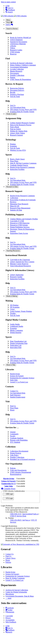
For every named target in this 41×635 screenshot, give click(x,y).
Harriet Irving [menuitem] (15, 374)
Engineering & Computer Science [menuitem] (22, 378)
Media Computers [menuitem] (16, 330)
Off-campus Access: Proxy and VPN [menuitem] (23, 110)
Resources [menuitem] (13, 251)
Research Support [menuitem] (16, 135)
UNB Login (9, 494)
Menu (8, 20)
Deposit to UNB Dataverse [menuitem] (19, 223)
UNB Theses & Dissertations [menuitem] (20, 79)
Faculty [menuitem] (12, 436)
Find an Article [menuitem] (15, 129)
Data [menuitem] (12, 187)
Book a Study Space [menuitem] (17, 159)
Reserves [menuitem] (13, 54)
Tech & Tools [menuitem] (15, 96)
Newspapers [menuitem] (14, 73)
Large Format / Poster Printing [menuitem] (21, 311)
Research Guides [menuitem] (16, 50)
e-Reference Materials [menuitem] (18, 44)
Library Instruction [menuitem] (16, 275)
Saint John (8, 486)
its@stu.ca (26, 520)
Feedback (11, 10)
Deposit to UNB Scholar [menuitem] (19, 225)
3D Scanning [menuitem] (14, 307)
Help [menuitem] (10, 365)
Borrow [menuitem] (12, 29)
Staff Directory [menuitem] (15, 395)
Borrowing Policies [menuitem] (17, 88)
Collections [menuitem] (14, 198)
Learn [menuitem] (11, 114)
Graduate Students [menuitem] (16, 438)
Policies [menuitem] (13, 468)
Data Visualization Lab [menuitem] (18, 341)
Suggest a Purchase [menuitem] (17, 94)
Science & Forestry (8, 481)
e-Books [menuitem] (13, 46)
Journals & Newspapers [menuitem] (18, 42)
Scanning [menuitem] (13, 146)
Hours (8, 22)
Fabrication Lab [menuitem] (15, 345)
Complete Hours (9, 489)
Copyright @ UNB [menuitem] (17, 221)
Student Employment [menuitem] (17, 397)
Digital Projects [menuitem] (15, 453)
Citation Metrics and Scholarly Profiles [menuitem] (24, 219)
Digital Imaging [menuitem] (15, 332)
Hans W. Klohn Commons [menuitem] (15, 578)
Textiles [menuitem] (13, 313)
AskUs (8, 25)
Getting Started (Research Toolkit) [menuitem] (22, 123)
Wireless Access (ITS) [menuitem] (18, 150)
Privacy (8, 618)
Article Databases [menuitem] (16, 40)
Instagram (10, 612)
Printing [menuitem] (13, 144)
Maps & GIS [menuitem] (14, 206)
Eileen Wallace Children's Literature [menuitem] (23, 65)
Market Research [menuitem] (16, 71)
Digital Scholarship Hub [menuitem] (18, 343)
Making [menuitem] (11, 296)
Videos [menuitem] (12, 48)
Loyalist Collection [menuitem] (17, 69)
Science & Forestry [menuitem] (17, 376)
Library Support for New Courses (22, 262)
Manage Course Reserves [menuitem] (19, 264)
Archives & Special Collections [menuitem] (21, 63)
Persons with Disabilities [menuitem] (19, 440)
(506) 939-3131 (15, 514)
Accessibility (10, 620)
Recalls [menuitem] (12, 92)
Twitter (9, 610)
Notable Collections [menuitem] (17, 75)
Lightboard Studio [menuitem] (16, 326)
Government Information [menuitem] (19, 67)
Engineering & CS (8, 484)
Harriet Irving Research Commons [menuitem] (22, 167)
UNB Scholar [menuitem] (15, 52)
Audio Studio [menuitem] (15, 324)
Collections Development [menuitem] (19, 451)
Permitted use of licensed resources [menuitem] (22, 459)
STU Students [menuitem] (15, 442)
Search (10, 12)
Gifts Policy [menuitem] (14, 455)
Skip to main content (8, 2)
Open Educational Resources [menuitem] (20, 266)
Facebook (10, 608)
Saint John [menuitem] (14, 380)
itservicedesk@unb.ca (30, 514)
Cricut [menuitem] (12, 309)
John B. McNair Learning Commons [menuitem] (23, 163)
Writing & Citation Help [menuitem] (18, 131)
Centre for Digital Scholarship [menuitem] (16, 592)
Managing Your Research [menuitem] (19, 204)
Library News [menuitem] (10, 558)
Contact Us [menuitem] (14, 391)
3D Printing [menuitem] (14, 305)
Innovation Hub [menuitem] (15, 347)
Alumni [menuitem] (12, 432)
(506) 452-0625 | (16, 520)
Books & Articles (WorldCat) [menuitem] (20, 38)
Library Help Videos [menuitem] (17, 133)
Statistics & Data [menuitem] (16, 210)
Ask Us (10, 8)
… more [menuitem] (8, 598)
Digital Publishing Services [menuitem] (19, 227)
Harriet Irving (8, 479)
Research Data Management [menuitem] (20, 208)
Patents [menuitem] (12, 77)
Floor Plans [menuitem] (14, 161)
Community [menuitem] (14, 434)
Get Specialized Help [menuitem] (17, 107)
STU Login (9, 498)
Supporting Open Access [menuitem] (19, 233)
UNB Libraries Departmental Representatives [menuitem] (20, 473)
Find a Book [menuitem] (14, 127)
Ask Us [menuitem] (12, 105)
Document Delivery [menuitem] (17, 90)
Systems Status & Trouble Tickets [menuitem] (22, 112)
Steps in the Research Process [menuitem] (20, 125)
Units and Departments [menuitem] (18, 470)
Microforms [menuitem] (9, 594)
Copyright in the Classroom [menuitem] (20, 260)
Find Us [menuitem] (13, 406)
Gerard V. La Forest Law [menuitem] (19, 382)
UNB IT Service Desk (18, 516)
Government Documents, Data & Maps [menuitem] (19, 596)
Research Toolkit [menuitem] (16, 277)
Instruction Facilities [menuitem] (17, 169)
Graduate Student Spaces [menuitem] (19, 165)
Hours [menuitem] (12, 410)
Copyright (9, 616)
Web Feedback (10, 622)
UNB (7, 6)
